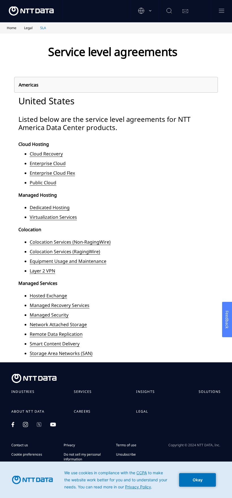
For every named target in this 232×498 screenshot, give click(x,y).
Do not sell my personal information (82, 457)
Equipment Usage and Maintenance (68, 261)
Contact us (19, 445)
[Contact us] (185, 11)
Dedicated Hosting (50, 207)
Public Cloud (43, 182)
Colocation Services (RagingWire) (65, 251)
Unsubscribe (126, 454)
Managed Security (49, 315)
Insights (145, 392)
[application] (116, 480)
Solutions (210, 392)
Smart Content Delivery (55, 344)
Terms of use (126, 445)
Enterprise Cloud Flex (52, 173)
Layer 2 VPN (42, 271)
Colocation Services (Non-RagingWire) (70, 242)
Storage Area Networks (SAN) (61, 353)
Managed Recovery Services (59, 305)
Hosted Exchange (48, 296)
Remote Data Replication (56, 334)
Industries (23, 392)
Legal (142, 411)
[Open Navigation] (221, 11)
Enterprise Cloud (48, 163)
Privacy (69, 445)
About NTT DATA (27, 411)
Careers (82, 411)
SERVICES (83, 392)
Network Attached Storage (58, 324)
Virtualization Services (53, 217)
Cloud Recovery (46, 154)
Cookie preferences (26, 454)
